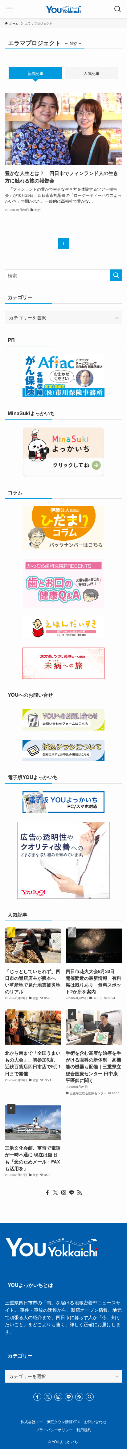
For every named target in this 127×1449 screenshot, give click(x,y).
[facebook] (47, 1193)
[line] (71, 1193)
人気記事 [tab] (92, 73)
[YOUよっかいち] (64, 9)
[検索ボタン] (118, 9)
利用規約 (83, 1429)
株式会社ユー (32, 1421)
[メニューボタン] (9, 9)
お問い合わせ (95, 1421)
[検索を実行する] (116, 275)
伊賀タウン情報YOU (63, 1421)
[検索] (90, 1397)
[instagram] (63, 1193)
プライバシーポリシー (54, 1429)
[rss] (79, 1193)
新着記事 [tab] (35, 73)
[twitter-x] (55, 1193)
